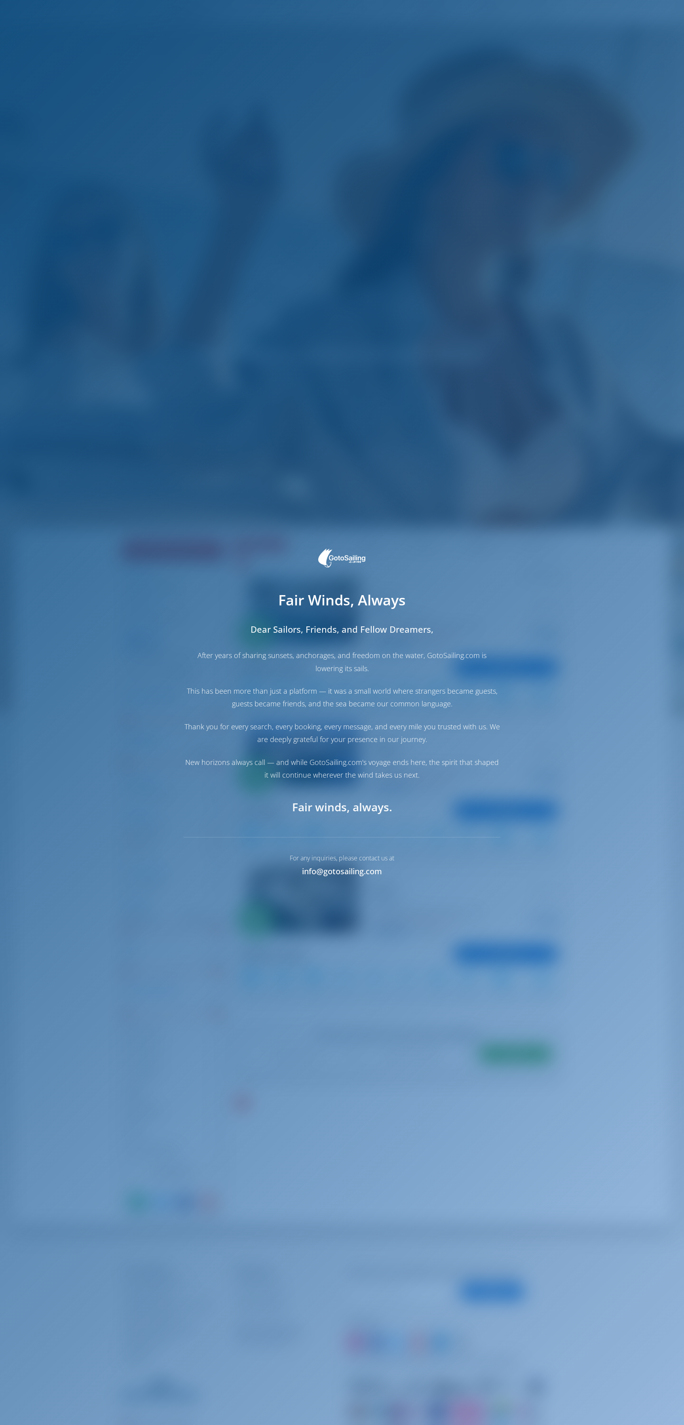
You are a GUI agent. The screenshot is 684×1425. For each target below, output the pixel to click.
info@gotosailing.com (342, 871)
